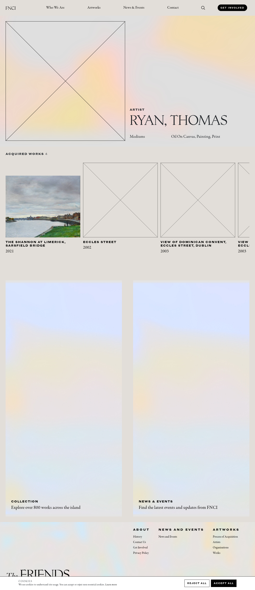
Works (216, 553)
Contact (173, 8)
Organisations (220, 547)
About (141, 529)
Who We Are (55, 8)
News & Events (133, 8)
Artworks (93, 8)
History (137, 536)
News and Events (181, 529)
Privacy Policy (141, 553)
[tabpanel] (44, 213)
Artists (216, 542)
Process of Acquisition (225, 536)
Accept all (224, 583)
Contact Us (139, 542)
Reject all (197, 583)
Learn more (111, 584)
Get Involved (232, 7)
